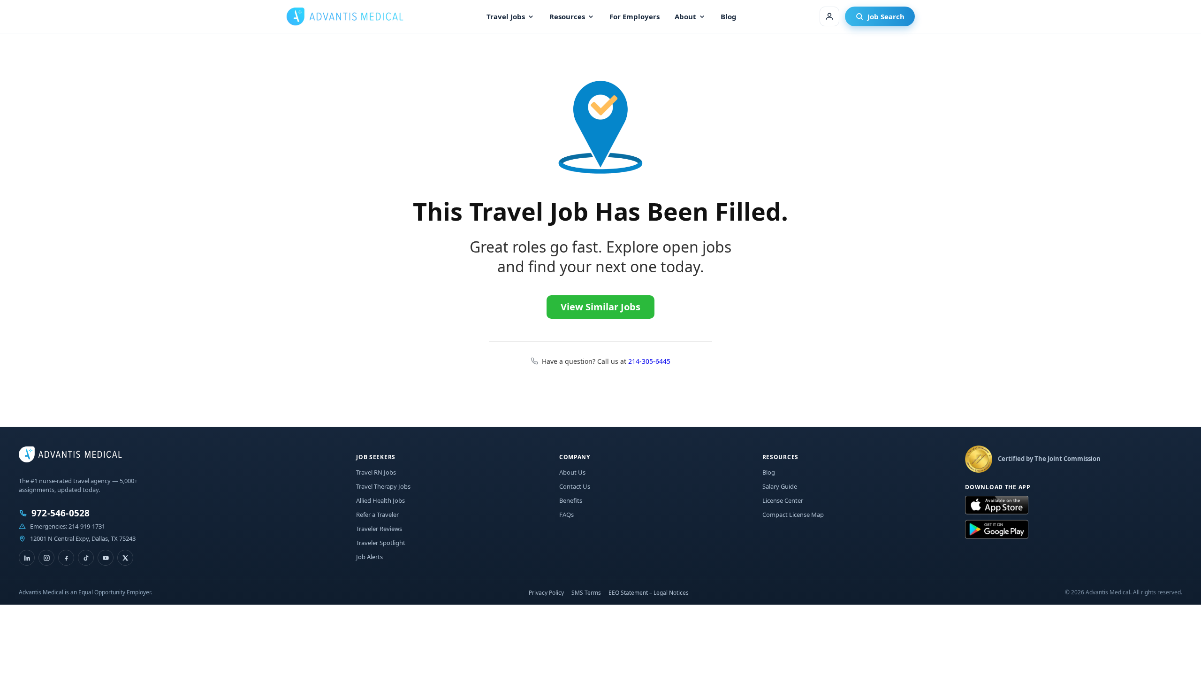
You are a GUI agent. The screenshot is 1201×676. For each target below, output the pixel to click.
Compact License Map (793, 514)
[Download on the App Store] (996, 505)
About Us (572, 472)
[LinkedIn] (27, 558)
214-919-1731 (86, 526)
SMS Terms (586, 593)
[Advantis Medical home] (344, 16)
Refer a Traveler (377, 514)
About (685, 16)
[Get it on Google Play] (996, 529)
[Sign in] (829, 16)
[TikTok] (86, 558)
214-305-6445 (649, 361)
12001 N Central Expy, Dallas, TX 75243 (83, 538)
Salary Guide (779, 486)
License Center (782, 500)
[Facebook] (66, 558)
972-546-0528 (60, 513)
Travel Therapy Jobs (383, 486)
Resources (567, 16)
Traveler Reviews (379, 528)
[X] (125, 558)
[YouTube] (106, 558)
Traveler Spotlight (380, 542)
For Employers (634, 16)
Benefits (570, 500)
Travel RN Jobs (376, 472)
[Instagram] (46, 558)
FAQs (566, 514)
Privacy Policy (546, 593)
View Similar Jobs (600, 306)
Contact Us (574, 486)
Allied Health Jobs (380, 500)
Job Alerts (369, 557)
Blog (729, 16)
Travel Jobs (505, 16)
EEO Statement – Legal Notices (648, 593)
